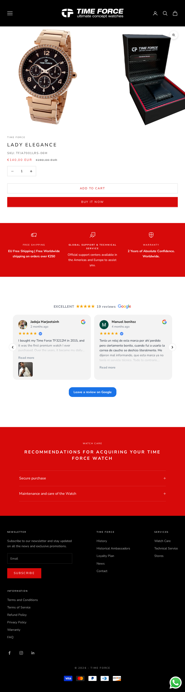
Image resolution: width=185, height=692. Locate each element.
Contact (102, 571)
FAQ (10, 637)
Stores (159, 556)
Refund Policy (17, 615)
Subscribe (24, 573)
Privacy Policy (16, 622)
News (101, 563)
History (102, 541)
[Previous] (12, 347)
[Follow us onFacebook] (9, 653)
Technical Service (166, 548)
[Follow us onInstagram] (21, 653)
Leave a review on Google (93, 392)
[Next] (172, 347)
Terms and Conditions (22, 600)
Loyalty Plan (105, 556)
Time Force (16, 137)
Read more (26, 358)
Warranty (13, 630)
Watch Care (162, 541)
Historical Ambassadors (113, 548)
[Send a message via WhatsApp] (176, 683)
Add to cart (92, 188)
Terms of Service (18, 607)
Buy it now (92, 202)
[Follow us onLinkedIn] (33, 653)
